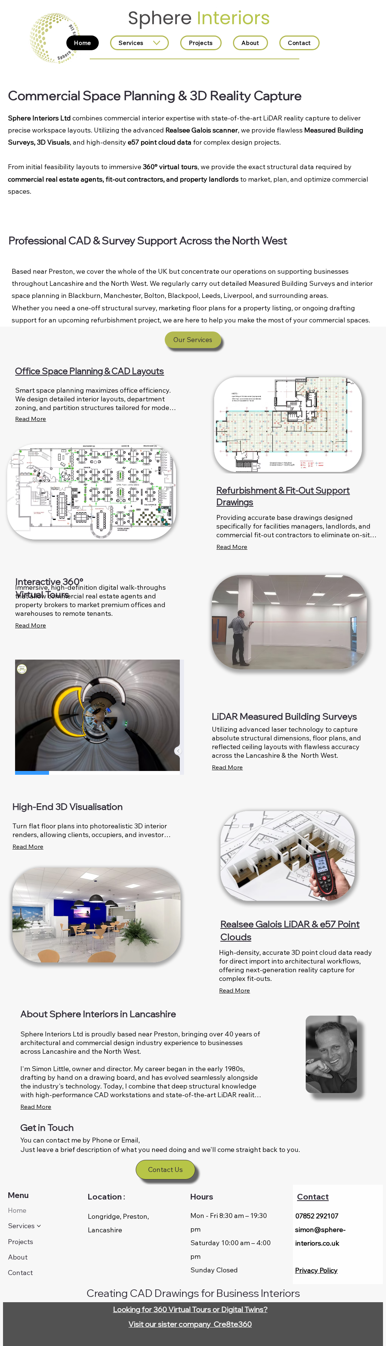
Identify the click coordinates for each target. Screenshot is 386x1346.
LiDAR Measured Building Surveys (284, 716)
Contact (313, 1196)
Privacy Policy (316, 1270)
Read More (27, 846)
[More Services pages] (156, 42)
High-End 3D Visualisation (67, 806)
